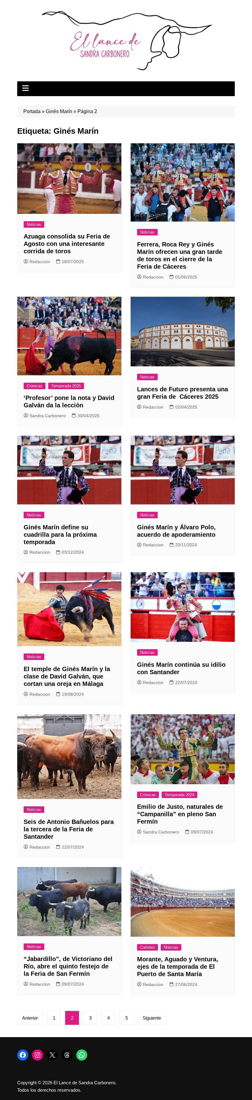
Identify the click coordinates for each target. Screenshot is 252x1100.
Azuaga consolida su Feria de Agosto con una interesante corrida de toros (67, 244)
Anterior (30, 1018)
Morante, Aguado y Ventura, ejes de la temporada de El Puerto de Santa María (177, 966)
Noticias (34, 224)
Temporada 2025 (66, 386)
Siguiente (152, 1018)
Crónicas (34, 386)
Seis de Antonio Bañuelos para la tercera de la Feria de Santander (69, 829)
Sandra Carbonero (48, 415)
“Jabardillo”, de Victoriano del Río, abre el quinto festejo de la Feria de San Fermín (68, 966)
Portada (32, 111)
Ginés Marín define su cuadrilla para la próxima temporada (60, 534)
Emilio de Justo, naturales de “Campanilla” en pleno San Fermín (180, 814)
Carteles (147, 947)
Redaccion (40, 261)
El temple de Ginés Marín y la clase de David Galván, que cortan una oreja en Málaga (67, 676)
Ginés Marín (59, 111)
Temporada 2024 (179, 794)
